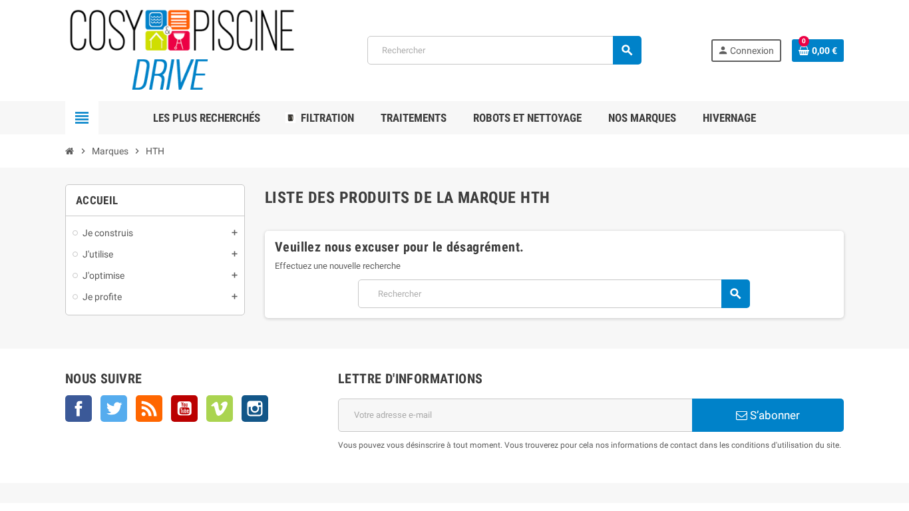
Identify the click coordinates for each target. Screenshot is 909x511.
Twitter (113, 408)
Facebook (78, 408)
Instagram (255, 408)
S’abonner (773, 415)
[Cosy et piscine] (182, 50)
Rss (149, 408)
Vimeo (219, 408)
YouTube (184, 408)
